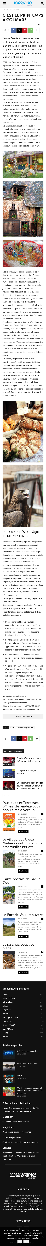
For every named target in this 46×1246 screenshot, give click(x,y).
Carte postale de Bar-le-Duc (22, 880)
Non (26, 1242)
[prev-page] (4, 795)
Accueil (5, 9)
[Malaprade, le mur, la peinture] (9, 773)
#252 (19, 1076)
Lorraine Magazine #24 (25, 728)
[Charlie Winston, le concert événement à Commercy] (9, 761)
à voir (12, 728)
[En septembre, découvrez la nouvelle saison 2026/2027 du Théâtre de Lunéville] (9, 785)
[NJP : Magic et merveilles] (9, 1054)
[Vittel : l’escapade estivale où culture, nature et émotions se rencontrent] (9, 1091)
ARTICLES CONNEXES (13, 751)
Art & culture (14, 9)
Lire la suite (23, 832)
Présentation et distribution (17, 1103)
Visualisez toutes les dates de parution (21, 1142)
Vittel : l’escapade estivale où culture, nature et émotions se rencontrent (30, 1090)
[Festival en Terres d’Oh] (9, 1066)
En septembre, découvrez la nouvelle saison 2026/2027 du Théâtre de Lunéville (30, 785)
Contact (7, 1148)
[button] (4, 3)
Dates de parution (12, 1137)
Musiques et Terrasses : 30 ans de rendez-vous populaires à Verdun (21, 806)
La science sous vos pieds (18, 946)
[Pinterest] (24, 30)
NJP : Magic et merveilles (27, 1051)
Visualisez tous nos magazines (17, 1132)
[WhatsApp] (30, 30)
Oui (19, 1242)
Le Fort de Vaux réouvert (23, 915)
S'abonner (8, 1117)
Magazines (8, 1127)
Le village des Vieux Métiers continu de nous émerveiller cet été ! (22, 843)
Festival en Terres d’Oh (27, 1063)
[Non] (43, 1236)
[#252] (9, 1079)
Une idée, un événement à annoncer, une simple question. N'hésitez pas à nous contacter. (21, 1156)
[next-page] (8, 795)
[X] (19, 30)
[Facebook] (13, 30)
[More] (36, 30)
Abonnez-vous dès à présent (16, 1121)
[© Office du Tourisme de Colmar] (23, 164)
